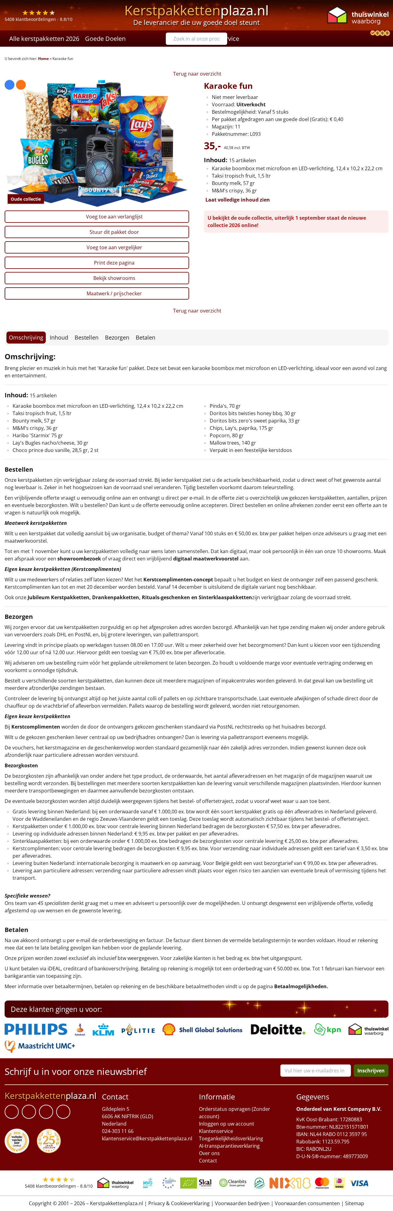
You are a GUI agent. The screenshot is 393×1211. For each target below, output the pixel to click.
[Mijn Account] (367, 38)
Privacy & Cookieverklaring (179, 1203)
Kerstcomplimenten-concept (178, 579)
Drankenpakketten (115, 597)
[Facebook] (12, 1112)
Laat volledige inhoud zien (237, 199)
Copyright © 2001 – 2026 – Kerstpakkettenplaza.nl (86, 1203)
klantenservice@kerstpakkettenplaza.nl (147, 1138)
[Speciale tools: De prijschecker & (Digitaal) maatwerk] (372, 38)
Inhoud (59, 337)
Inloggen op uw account (226, 1123)
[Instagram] (63, 1112)
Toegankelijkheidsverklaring (231, 1138)
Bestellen (87, 337)
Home (43, 58)
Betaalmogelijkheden (300, 986)
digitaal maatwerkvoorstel (206, 558)
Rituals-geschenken (166, 597)
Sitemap (354, 1203)
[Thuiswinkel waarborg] (357, 15)
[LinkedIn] (29, 1112)
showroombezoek (79, 558)
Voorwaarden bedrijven (242, 1203)
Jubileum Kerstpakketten (58, 597)
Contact (208, 1160)
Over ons (209, 1153)
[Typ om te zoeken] (224, 38)
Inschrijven (371, 1070)
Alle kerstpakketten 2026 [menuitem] (44, 38)
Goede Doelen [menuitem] (105, 38)
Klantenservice (216, 1131)
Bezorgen (117, 337)
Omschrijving (26, 337)
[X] (46, 1112)
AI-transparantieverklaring (229, 1145)
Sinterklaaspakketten (225, 597)
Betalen (145, 337)
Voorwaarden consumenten (307, 1203)
